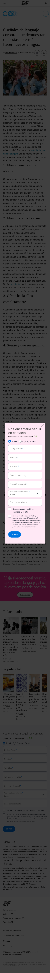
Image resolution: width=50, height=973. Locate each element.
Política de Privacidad (24, 522)
